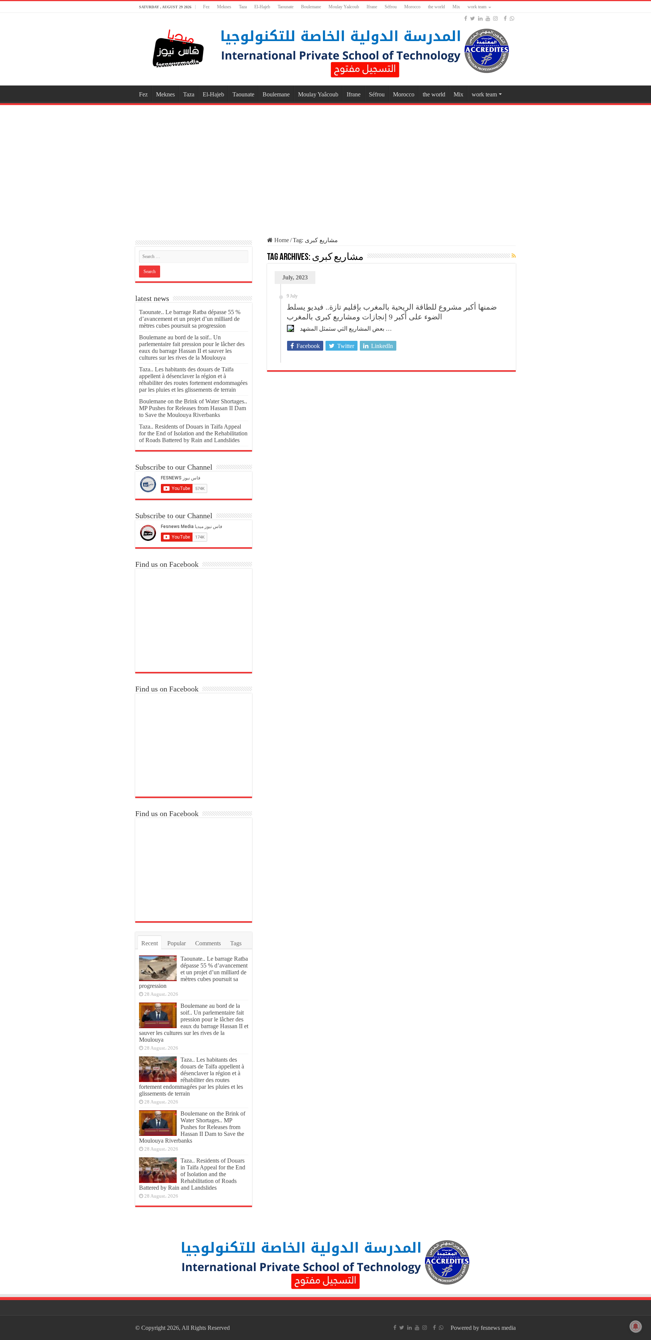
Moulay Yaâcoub (344, 6)
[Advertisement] (325, 167)
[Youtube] (488, 18)
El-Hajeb (262, 6)
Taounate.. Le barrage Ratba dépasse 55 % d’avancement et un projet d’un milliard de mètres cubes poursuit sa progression (189, 319)
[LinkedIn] (480, 18)
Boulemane (311, 6)
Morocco (412, 6)
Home (281, 240)
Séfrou (391, 6)
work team (477, 6)
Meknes (224, 6)
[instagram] (495, 18)
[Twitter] (472, 18)
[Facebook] (465, 18)
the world (436, 6)
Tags (235, 943)
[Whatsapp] (512, 18)
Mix (456, 6)
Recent (149, 943)
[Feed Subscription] (514, 256)
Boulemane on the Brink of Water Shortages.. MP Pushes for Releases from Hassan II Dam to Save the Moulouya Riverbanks (193, 408)
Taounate (285, 6)
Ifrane (372, 6)
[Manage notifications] (636, 1326)
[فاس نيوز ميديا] (178, 47)
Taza (243, 6)
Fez (206, 6)
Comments (208, 943)
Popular (176, 943)
